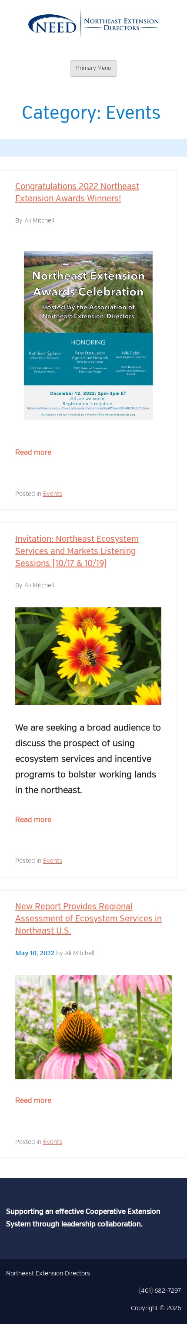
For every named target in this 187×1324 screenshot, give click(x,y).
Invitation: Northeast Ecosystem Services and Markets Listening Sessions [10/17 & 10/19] (77, 551)
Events (52, 494)
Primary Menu (93, 68)
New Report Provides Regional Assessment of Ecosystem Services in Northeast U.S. (88, 919)
